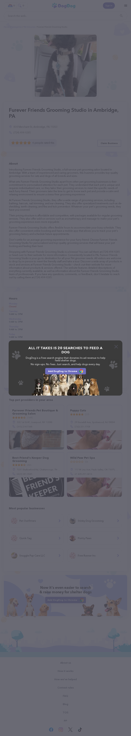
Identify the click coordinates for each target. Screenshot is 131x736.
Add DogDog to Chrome (62, 371)
